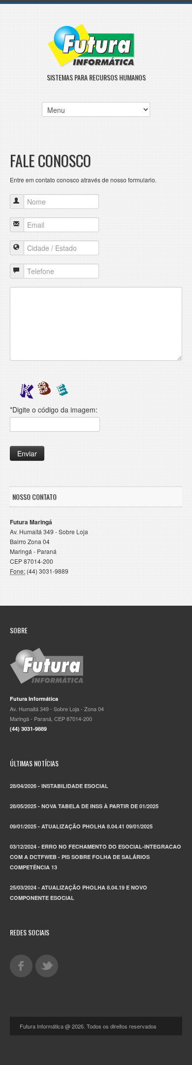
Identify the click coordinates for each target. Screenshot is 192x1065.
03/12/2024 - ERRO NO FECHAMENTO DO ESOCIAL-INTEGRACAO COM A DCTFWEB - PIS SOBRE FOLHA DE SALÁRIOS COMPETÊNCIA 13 (95, 857)
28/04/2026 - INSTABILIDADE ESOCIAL (59, 786)
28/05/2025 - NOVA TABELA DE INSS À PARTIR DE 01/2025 (84, 806)
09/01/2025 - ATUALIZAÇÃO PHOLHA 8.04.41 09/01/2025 (81, 826)
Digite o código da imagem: (53, 409)
